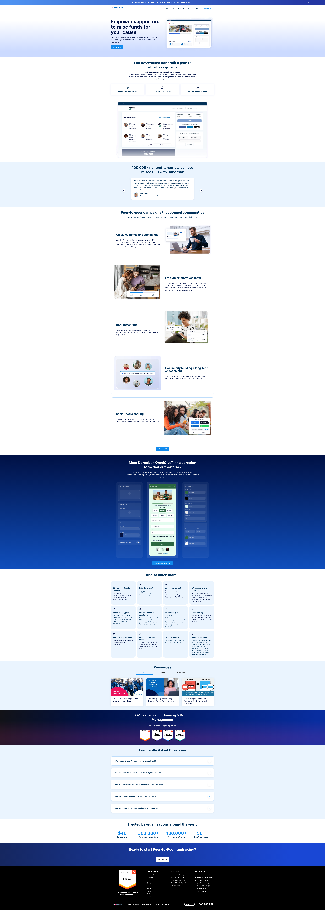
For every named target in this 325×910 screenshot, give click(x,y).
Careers (149, 883)
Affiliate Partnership (153, 894)
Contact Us (150, 875)
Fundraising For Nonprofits (179, 880)
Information (152, 871)
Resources (180, 8)
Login (197, 8)
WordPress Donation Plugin (204, 875)
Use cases (175, 871)
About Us (150, 877)
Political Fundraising (177, 875)
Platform (165, 8)
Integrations (200, 871)
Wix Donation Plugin (201, 880)
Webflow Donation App (202, 886)
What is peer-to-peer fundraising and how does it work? (135, 761)
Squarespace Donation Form (204, 877)
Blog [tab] (144, 672)
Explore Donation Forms (162, 563)
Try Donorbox (162, 859)
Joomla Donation (200, 888)
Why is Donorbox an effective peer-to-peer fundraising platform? (139, 784)
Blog (148, 880)
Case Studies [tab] (181, 672)
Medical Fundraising (177, 877)
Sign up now (208, 8)
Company (190, 8)
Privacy (149, 891)
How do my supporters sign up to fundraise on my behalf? (136, 796)
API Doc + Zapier (200, 891)
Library (149, 896)
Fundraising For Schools (178, 883)
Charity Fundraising (177, 886)
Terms (149, 888)
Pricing (173, 8)
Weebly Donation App (202, 883)
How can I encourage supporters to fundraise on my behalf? (137, 808)
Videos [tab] (162, 672)
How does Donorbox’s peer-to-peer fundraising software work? (138, 773)
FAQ (148, 886)
